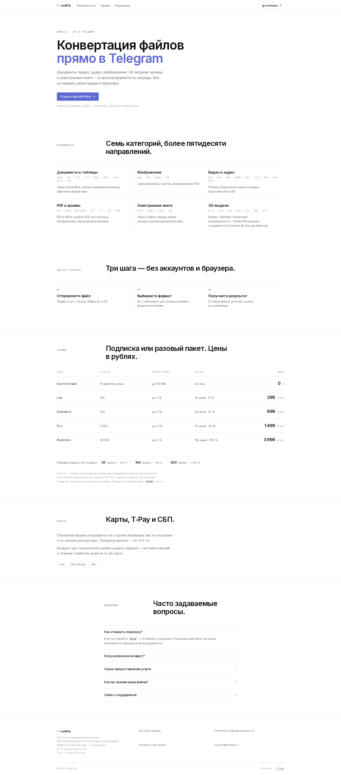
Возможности (86, 5)
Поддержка (122, 5)
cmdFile (64, 731)
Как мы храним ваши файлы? (126, 682)
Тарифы (105, 5)
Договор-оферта (150, 730)
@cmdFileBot (272, 5)
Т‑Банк (280, 768)
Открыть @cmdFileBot (77, 96)
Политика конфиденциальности (234, 730)
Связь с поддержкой (120, 695)
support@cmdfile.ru (226, 744)
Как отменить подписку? (123, 632)
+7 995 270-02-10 (74, 752)
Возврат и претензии (152, 744)
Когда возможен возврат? (124, 656)
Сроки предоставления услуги (127, 669)
